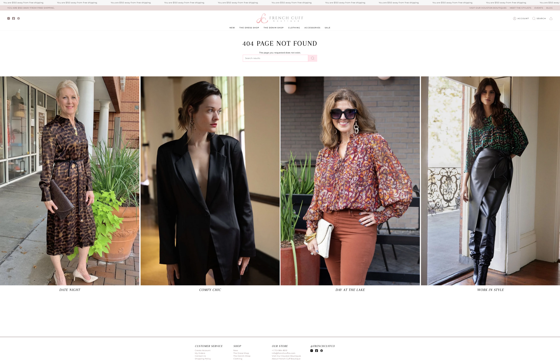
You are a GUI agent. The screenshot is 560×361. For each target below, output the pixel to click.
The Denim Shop (241, 356)
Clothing (237, 358)
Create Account (202, 350)
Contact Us (200, 356)
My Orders (200, 353)
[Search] (312, 58)
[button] (539, 18)
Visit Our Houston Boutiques (488, 8)
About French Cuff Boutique (286, 358)
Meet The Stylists (520, 8)
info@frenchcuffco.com (283, 353)
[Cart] (551, 18)
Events (538, 8)
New (235, 350)
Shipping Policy (203, 358)
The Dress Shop (241, 353)
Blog (549, 8)
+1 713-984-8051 (279, 350)
